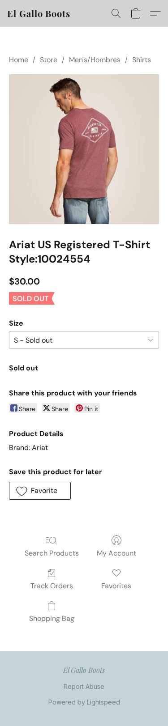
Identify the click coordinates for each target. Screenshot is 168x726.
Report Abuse (84, 686)
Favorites (116, 585)
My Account (116, 553)
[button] (38, 13)
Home (18, 59)
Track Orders (51, 585)
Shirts (141, 59)
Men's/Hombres (95, 59)
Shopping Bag (51, 618)
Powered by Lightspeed (84, 702)
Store (48, 59)
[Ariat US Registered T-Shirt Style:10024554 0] (84, 149)
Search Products (52, 553)
